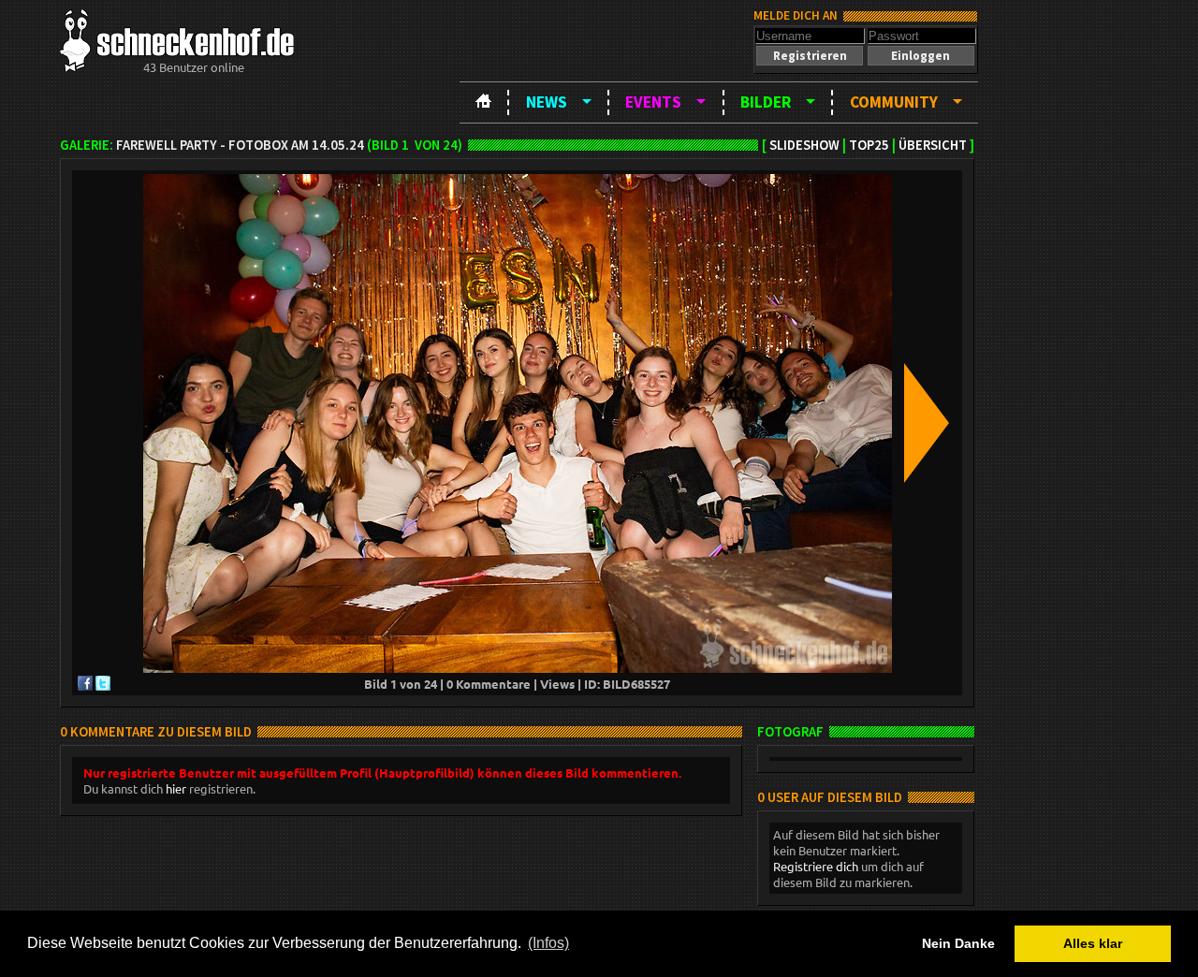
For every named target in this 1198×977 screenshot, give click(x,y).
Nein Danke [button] (958, 943)
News (546, 102)
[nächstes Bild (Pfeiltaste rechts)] (926, 424)
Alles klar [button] (1092, 943)
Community (894, 102)
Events (653, 102)
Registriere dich (815, 866)
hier (176, 788)
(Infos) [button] (548, 943)
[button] (809, 56)
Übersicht (932, 145)
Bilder (765, 102)
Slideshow (804, 145)
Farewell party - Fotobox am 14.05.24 (240, 145)
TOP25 (869, 145)
